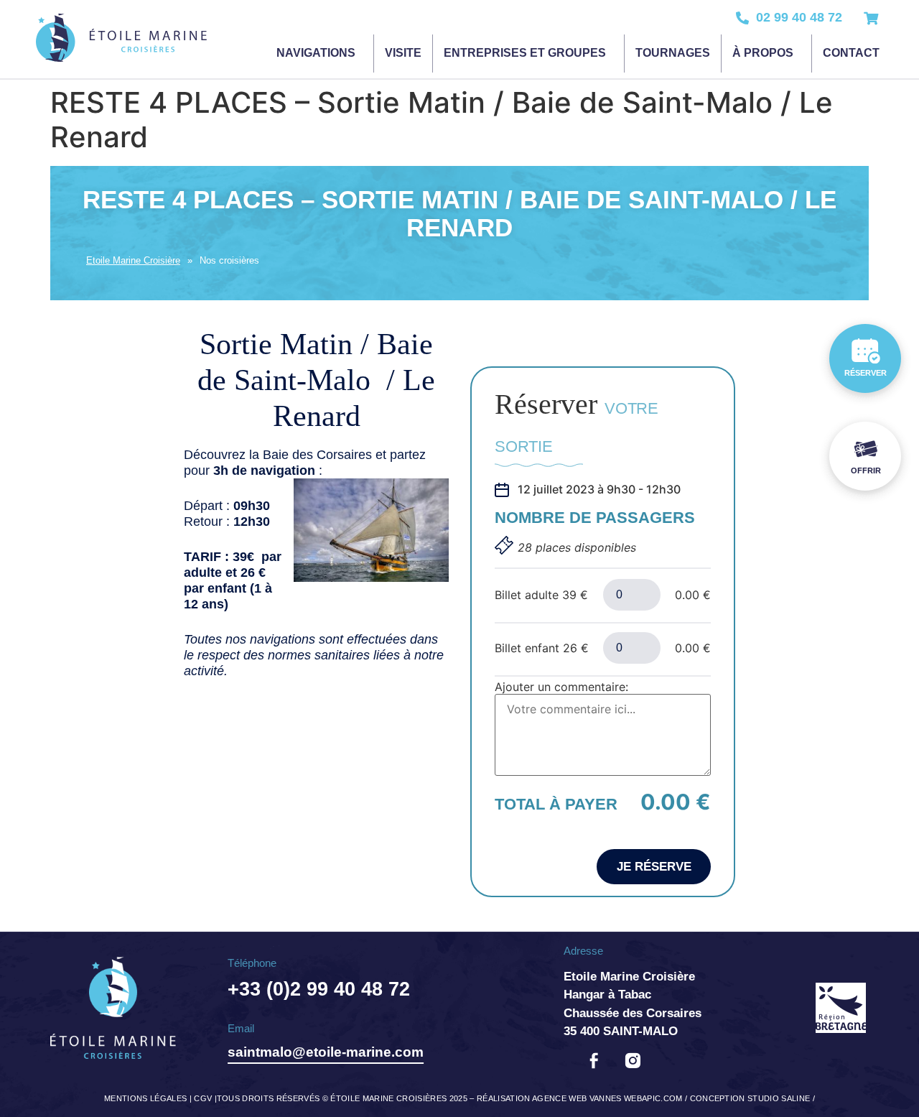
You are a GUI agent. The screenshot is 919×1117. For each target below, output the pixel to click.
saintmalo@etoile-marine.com (326, 1052)
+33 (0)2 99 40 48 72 (319, 989)
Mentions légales (145, 1098)
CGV (203, 1098)
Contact (851, 53)
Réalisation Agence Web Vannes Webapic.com (580, 1098)
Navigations (315, 53)
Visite (403, 53)
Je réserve (654, 866)
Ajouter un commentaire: (561, 686)
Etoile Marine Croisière (133, 260)
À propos (762, 53)
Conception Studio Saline (750, 1098)
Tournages (672, 53)
